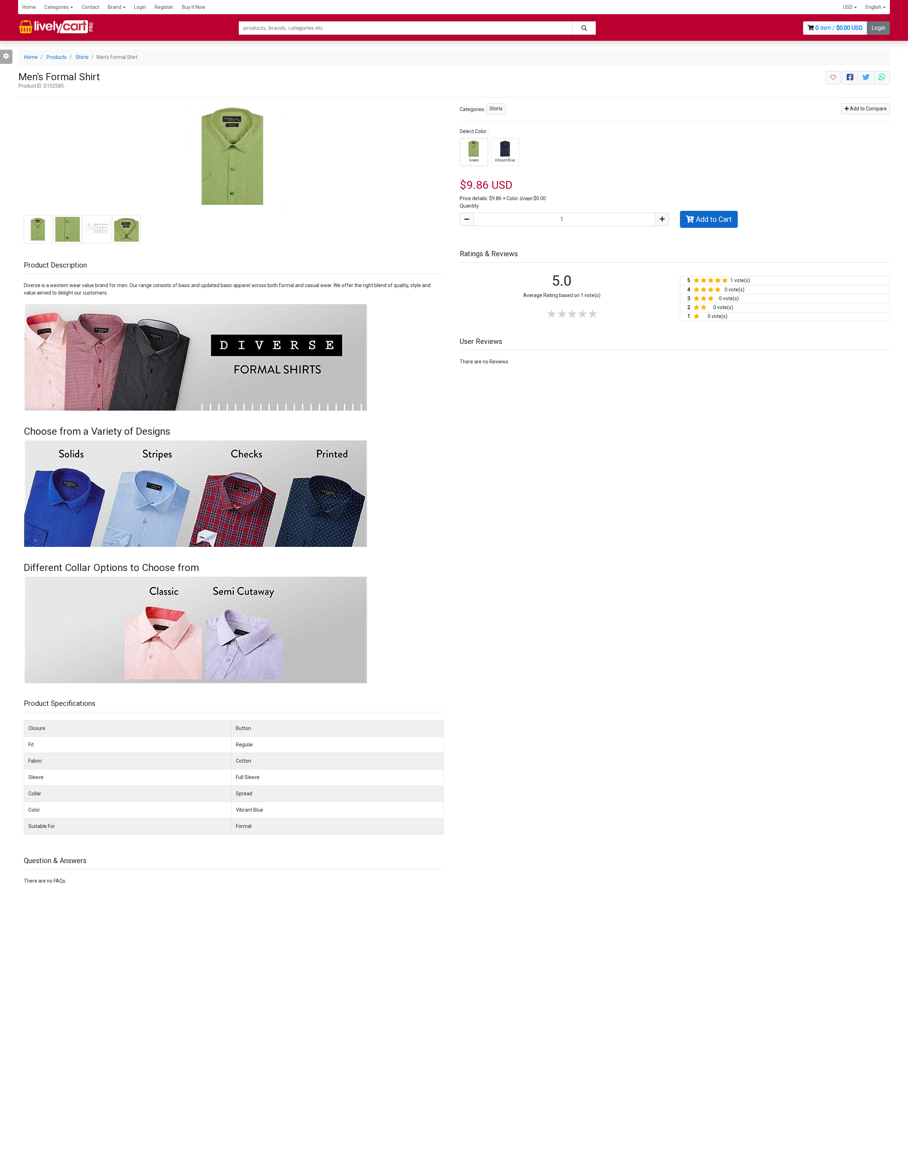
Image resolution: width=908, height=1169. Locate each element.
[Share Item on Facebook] (850, 77)
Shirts (82, 57)
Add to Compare (868, 108)
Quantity (469, 206)
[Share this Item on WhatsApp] (882, 77)
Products (56, 57)
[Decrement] (467, 219)
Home (29, 7)
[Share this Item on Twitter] (866, 77)
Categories (56, 7)
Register (164, 7)
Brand (114, 7)
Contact (90, 7)
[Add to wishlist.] (833, 77)
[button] (850, 7)
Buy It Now (193, 7)
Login (140, 7)
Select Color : (474, 131)
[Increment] (662, 219)
